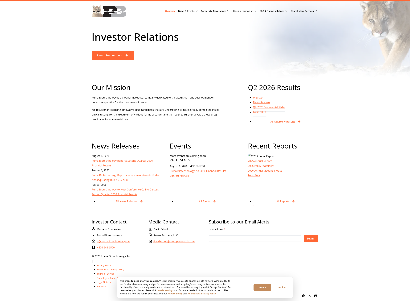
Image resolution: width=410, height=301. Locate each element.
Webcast (258, 97)
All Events (205, 201)
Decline (282, 287)
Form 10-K (254, 175)
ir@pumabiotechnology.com (113, 241)
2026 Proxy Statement (261, 166)
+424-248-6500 (106, 247)
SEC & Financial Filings (272, 10)
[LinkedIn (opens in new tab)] (315, 295)
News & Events (186, 10)
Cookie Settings (165, 290)
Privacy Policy (104, 265)
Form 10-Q (259, 112)
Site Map (101, 286)
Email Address (217, 229)
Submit (311, 238)
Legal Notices (104, 282)
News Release (261, 102)
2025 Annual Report (260, 161)
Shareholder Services (302, 10)
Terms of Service (105, 273)
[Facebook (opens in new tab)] (303, 295)
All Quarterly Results (283, 121)
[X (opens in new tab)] (309, 295)
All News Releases (127, 201)
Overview (170, 10)
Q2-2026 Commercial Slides (269, 107)
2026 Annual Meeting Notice (265, 170)
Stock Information (243, 10)
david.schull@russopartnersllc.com (174, 241)
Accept (262, 287)
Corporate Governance (213, 10)
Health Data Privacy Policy (110, 269)
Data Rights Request (107, 278)
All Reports (283, 201)
